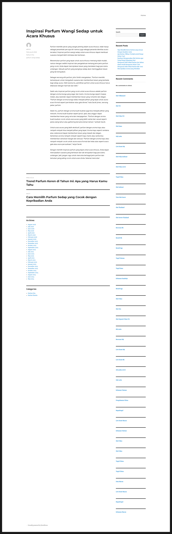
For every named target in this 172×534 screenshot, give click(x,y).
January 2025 (32, 264)
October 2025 (32, 245)
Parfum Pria (30, 55)
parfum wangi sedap (33, 57)
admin (28, 49)
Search (118, 32)
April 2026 (31, 233)
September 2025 (33, 247)
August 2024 (32, 275)
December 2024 (33, 266)
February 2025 (32, 262)
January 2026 (32, 239)
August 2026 (32, 224)
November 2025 (33, 243)
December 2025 (33, 241)
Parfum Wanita (32, 295)
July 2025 (31, 252)
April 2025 (31, 258)
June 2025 (31, 254)
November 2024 (33, 268)
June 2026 (31, 229)
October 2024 (32, 270)
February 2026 (32, 237)
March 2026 (32, 235)
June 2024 (31, 277)
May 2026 (31, 231)
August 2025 (32, 250)
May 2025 (31, 256)
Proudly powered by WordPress (38, 525)
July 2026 (31, 227)
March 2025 (32, 260)
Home (143, 15)
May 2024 (31, 279)
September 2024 (33, 273)
